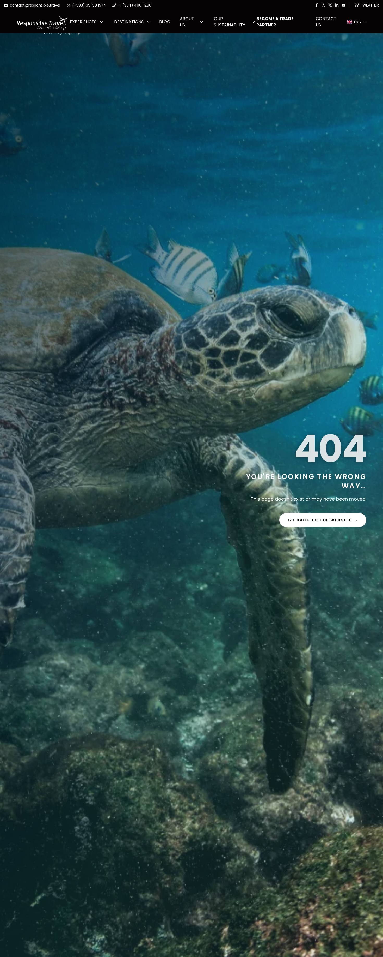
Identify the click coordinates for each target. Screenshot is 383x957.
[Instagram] (323, 5)
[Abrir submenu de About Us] (201, 22)
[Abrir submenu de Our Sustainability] (253, 22)
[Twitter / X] (330, 5)
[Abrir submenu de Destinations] (149, 22)
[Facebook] (316, 5)
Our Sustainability (229, 22)
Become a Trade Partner (275, 22)
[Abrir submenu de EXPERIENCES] (101, 22)
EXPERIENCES (83, 22)
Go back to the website (323, 520)
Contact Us (326, 22)
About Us (187, 22)
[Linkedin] (337, 5)
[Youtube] (343, 5)
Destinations (129, 22)
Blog (164, 22)
